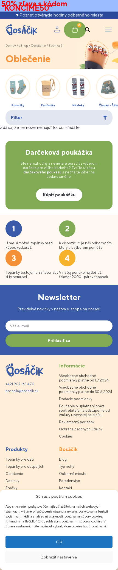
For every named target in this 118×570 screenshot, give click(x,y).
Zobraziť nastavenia (59, 557)
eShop (23, 46)
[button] (108, 29)
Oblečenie (38, 46)
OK (59, 541)
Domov (10, 46)
